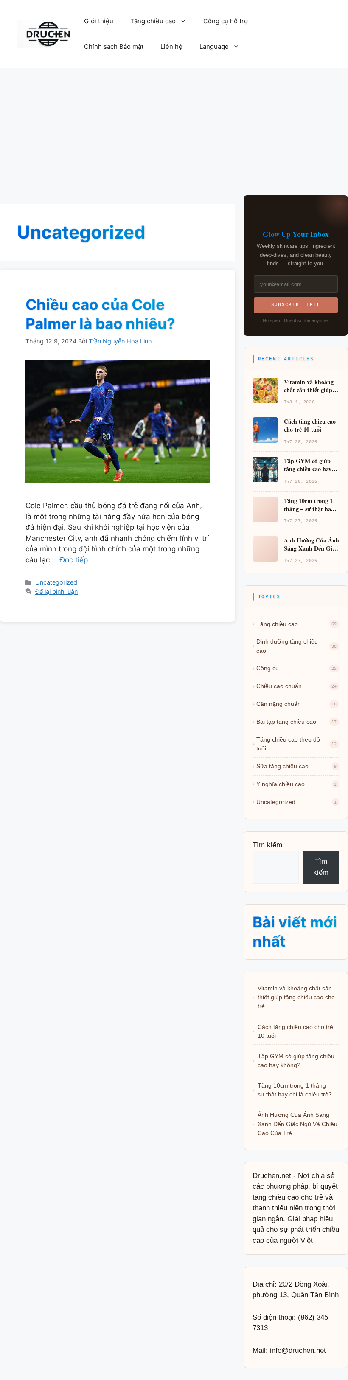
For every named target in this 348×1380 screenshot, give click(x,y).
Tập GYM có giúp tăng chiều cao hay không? (296, 1060)
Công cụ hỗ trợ (225, 21)
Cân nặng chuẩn (296, 703)
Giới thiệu (98, 21)
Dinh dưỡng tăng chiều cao (296, 646)
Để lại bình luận (56, 591)
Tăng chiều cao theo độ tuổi (296, 744)
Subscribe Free (296, 304)
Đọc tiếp (74, 560)
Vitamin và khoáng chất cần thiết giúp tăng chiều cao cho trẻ (296, 997)
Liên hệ (171, 46)
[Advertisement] (174, 131)
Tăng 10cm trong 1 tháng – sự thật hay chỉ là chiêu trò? (295, 1090)
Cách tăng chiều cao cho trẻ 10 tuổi (295, 1031)
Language (214, 46)
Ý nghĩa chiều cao (296, 784)
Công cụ (296, 668)
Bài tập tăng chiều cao (296, 721)
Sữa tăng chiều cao (296, 766)
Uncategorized (56, 582)
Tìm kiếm (267, 845)
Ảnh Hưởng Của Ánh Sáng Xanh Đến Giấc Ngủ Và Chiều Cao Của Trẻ (297, 1123)
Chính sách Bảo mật (113, 46)
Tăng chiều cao (153, 21)
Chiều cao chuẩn (296, 686)
